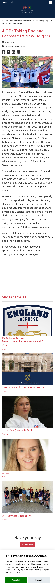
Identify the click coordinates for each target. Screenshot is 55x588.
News (4, 21)
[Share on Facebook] (3, 53)
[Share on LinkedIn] (13, 53)
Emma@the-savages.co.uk (29, 254)
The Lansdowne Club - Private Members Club (23, 387)
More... (5, 349)
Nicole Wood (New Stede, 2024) (17, 430)
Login (5, 2)
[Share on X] (8, 53)
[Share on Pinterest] (18, 53)
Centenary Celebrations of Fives (17, 516)
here (19, 572)
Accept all (16, 580)
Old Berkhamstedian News (20, 21)
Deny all (38, 580)
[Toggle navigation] (50, 2)
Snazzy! (5, 473)
